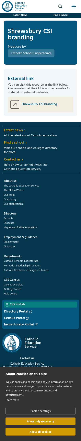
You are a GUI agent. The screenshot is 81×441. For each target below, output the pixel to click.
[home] (13, 6)
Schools (8, 218)
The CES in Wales (13, 190)
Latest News (20, 15)
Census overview (13, 285)
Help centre (10, 294)
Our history (10, 199)
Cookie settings (40, 411)
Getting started (12, 289)
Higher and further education (20, 227)
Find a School (60, 15)
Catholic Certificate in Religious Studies (26, 270)
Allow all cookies (40, 432)
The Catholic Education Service (21, 186)
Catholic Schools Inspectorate (21, 261)
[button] (74, 6)
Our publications (13, 204)
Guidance (9, 246)
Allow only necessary (40, 421)
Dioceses (9, 223)
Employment (11, 242)
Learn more (12, 400)
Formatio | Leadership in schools (22, 266)
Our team (9, 195)
